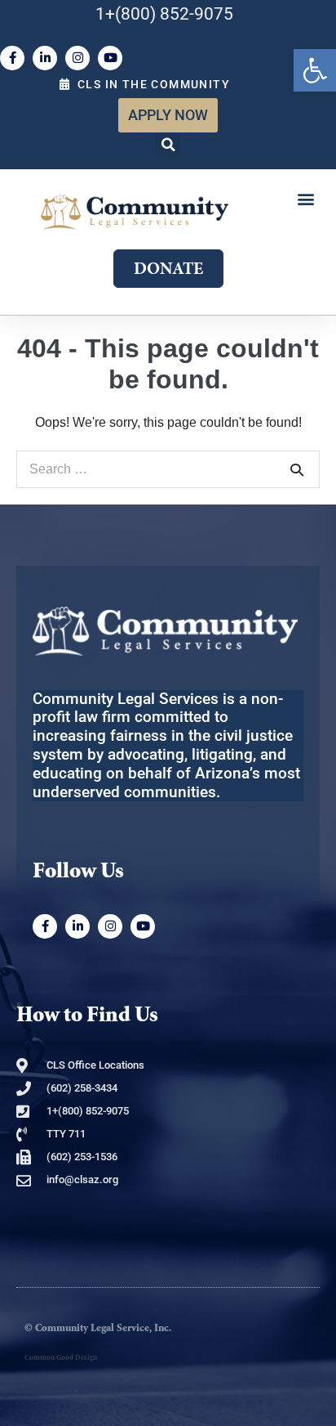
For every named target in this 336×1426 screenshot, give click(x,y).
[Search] (297, 469)
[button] (168, 144)
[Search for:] (168, 469)
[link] (315, 70)
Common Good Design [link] (60, 1357)
